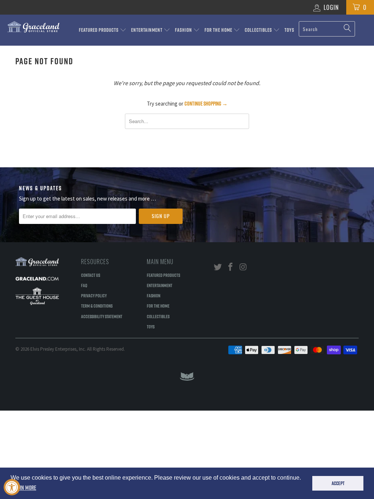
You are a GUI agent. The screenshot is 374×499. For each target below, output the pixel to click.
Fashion (184, 30)
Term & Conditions (96, 305)
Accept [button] (338, 483)
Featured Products (99, 30)
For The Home (219, 30)
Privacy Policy (94, 295)
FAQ (84, 285)
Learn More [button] (24, 488)
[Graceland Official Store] (33, 27)
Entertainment (147, 30)
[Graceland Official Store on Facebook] (230, 267)
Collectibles (259, 30)
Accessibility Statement (101, 316)
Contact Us (90, 275)
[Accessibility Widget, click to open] (12, 487)
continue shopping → (206, 103)
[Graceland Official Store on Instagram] (243, 267)
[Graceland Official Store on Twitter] (218, 267)
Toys (289, 30)
